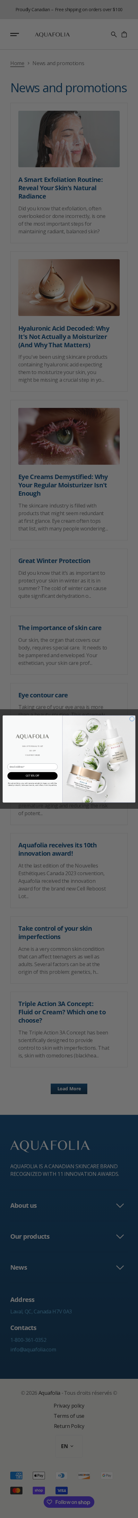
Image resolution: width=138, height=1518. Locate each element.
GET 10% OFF (32, 776)
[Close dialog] (132, 719)
